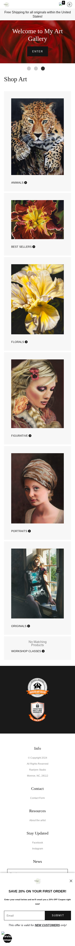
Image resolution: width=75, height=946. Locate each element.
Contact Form (37, 798)
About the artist (37, 820)
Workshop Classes (26, 651)
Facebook (37, 842)
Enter (37, 51)
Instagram (37, 848)
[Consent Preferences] (7, 938)
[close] (71, 881)
